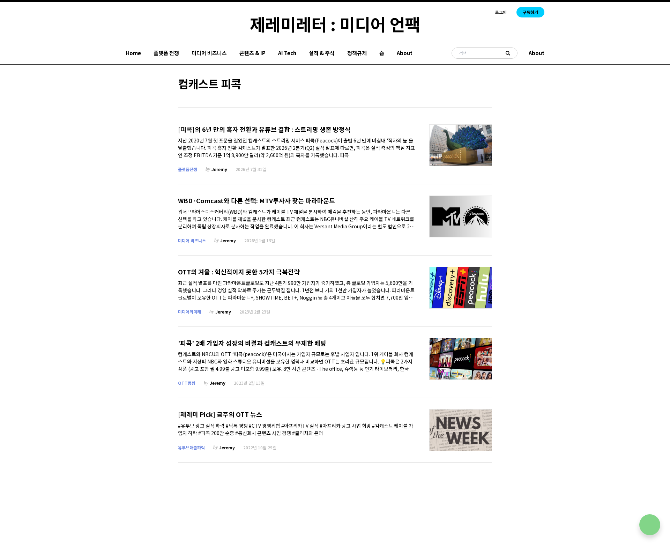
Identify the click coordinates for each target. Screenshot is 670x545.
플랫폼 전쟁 (166, 53)
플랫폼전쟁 (187, 169)
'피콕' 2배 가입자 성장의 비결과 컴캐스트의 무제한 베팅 (252, 343)
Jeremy (219, 169)
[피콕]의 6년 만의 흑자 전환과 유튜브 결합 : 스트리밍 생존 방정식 (264, 129)
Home (133, 53)
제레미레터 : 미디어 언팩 (335, 23)
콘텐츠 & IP (252, 53)
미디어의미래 (189, 312)
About (404, 53)
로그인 (501, 12)
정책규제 (357, 53)
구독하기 (530, 12)
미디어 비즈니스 (209, 53)
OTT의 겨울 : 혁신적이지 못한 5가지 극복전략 (239, 271)
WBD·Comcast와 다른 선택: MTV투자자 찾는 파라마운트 (256, 200)
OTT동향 (186, 383)
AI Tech (287, 53)
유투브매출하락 (191, 447)
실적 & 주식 (322, 53)
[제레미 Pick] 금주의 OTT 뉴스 (220, 414)
